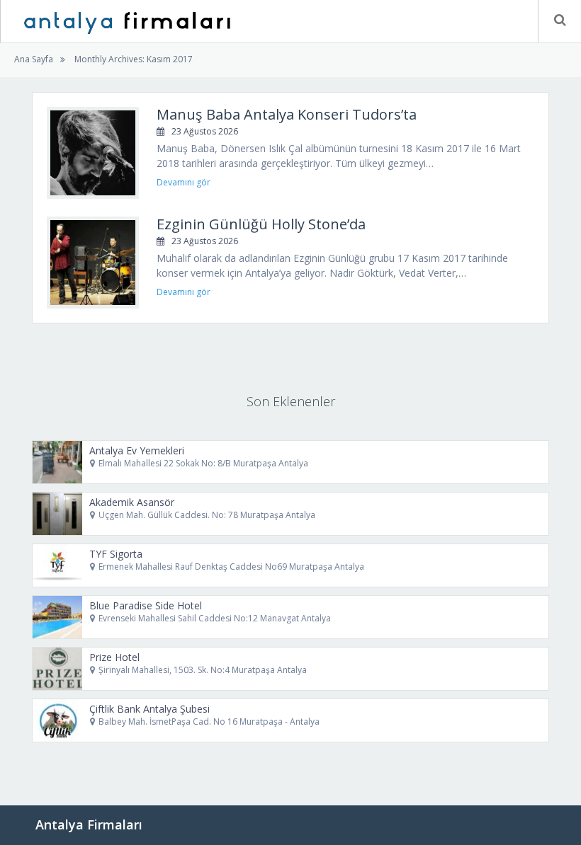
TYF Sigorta (115, 554)
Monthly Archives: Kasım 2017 (132, 59)
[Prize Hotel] (57, 669)
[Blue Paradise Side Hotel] (57, 617)
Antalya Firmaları (88, 824)
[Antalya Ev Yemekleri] (57, 462)
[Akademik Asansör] (57, 514)
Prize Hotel (114, 657)
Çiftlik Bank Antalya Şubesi (149, 708)
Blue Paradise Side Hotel (145, 605)
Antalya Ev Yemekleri (136, 450)
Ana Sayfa (33, 59)
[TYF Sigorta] (57, 565)
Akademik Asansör (131, 502)
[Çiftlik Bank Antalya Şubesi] (57, 720)
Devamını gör (183, 183)
